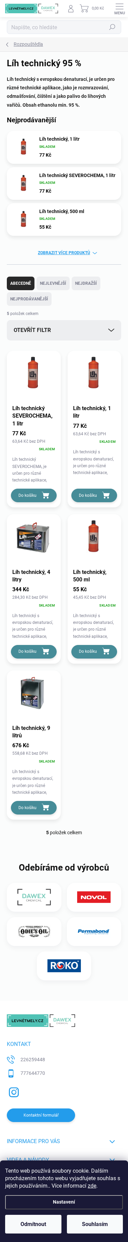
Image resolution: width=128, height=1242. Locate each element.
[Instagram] (13, 1091)
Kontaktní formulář (41, 1115)
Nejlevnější (53, 283)
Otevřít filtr (32, 330)
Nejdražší (86, 283)
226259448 (32, 1059)
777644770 (32, 1073)
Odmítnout (33, 1224)
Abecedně (20, 283)
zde (92, 1186)
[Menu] (119, 8)
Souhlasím (95, 1224)
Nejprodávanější (29, 299)
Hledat (112, 27)
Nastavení (64, 1202)
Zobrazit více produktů (64, 252)
